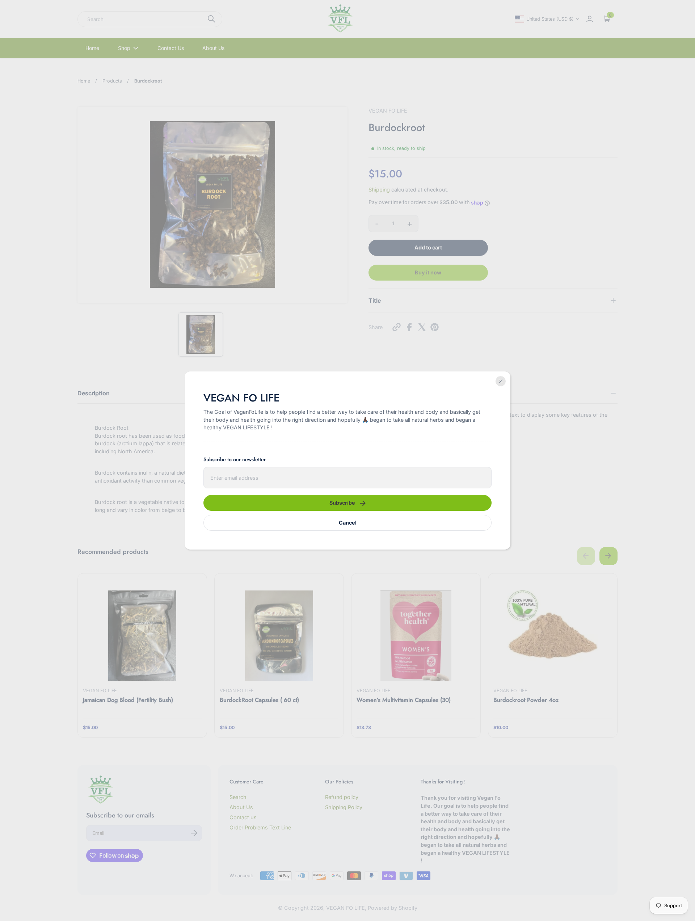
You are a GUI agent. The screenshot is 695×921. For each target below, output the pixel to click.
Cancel (348, 523)
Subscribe (342, 503)
